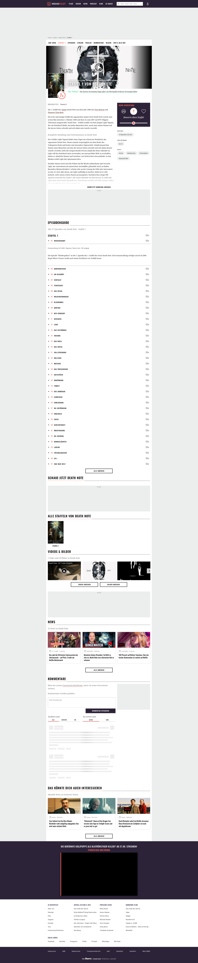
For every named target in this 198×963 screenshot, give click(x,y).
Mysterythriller (123, 158)
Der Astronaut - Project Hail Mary (85, 923)
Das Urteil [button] (58, 347)
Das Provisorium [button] (61, 369)
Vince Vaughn (104, 923)
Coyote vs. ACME (131, 923)
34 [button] (52, 447)
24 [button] (52, 391)
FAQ (49, 916)
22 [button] (52, 380)
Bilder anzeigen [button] (113, 584)
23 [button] (52, 386)
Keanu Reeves (105, 912)
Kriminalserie (144, 153)
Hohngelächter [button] (60, 441)
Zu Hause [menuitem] (109, 3)
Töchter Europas (79, 919)
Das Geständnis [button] (60, 330)
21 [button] (52, 374)
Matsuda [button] (57, 363)
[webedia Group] (99, 959)
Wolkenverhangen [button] (61, 296)
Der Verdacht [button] (59, 313)
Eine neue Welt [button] (60, 464)
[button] (49, 241)
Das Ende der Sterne (81, 909)
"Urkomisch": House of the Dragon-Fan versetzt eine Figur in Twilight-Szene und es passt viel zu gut (98, 823)
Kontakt (50, 923)
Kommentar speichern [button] (100, 711)
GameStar (119, 951)
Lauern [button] (57, 447)
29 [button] (52, 419)
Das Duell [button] (58, 341)
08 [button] (52, 302)
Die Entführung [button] (60, 408)
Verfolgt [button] (57, 280)
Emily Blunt (104, 927)
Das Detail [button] (58, 291)
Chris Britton (99, 110)
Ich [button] (75, 720)
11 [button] (51, 319)
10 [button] (52, 313)
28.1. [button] (56, 458)
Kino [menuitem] (101, 3)
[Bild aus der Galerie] (99, 571)
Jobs (108, 951)
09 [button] (52, 308)
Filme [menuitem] (71, 3)
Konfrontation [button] (60, 269)
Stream (80, 43)
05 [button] (52, 285)
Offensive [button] (58, 319)
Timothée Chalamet (106, 930)
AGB (63, 951)
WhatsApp (105, 941)
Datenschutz (76, 951)
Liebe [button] (56, 324)
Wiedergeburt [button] (59, 241)
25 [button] (52, 397)
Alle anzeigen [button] (99, 471)
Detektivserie (131, 153)
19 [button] (52, 363)
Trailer (88, 43)
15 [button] (52, 341)
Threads (94, 941)
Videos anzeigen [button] (84, 584)
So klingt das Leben (80, 916)
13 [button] (52, 330)
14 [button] (52, 335)
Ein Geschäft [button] (59, 274)
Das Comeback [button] (59, 391)
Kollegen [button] (57, 358)
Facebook (51, 941)
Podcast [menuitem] (93, 3)
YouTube (62, 941)
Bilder (108, 43)
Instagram (73, 941)
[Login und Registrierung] (147, 3)
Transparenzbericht (93, 951)
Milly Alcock (104, 909)
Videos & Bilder (59, 551)
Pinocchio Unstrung (99, 850)
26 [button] (52, 402)
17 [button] (51, 352)
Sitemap (51, 912)
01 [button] (52, 241)
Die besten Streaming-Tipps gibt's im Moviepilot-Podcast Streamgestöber (108, 91)
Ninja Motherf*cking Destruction (85, 912)
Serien (55, 38)
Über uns (51, 909)
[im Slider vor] (149, 570)
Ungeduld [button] (58, 414)
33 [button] (52, 441)
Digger (128, 916)
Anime (121, 153)
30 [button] (52, 425)
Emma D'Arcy (104, 916)
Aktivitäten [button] (58, 375)
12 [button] (52, 324)
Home (50, 38)
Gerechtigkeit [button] (59, 425)
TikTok (84, 941)
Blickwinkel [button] (59, 302)
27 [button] (52, 408)
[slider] (133, 123)
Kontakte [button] (64, 720)
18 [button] (52, 358)
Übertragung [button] (59, 430)
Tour (49, 927)
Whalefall (129, 930)
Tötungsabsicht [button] (60, 453)
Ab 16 (120, 144)
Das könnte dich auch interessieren (75, 788)
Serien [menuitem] (78, 3)
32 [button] (52, 436)
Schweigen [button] (58, 397)
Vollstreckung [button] (60, 352)
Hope (127, 912)
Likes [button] (107, 720)
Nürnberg (77, 930)
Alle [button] (53, 720)
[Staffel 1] (56, 532)
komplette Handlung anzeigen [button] (99, 187)
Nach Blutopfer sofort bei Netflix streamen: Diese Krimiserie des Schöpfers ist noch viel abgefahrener (134, 823)
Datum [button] (91, 720)
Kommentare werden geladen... (62, 693)
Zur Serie (52, 43)
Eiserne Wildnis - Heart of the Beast (138, 927)
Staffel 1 (62, 43)
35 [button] (52, 453)
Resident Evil (130, 919)
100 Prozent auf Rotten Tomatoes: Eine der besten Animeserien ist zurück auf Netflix (134, 656)
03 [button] (52, 274)
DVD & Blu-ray (120, 43)
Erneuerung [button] (59, 402)
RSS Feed (117, 941)
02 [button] (52, 269)
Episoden (71, 43)
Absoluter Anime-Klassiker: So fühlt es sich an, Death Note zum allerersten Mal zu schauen (99, 657)
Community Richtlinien (56, 930)
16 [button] (52, 347)
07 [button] (52, 296)
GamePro (133, 951)
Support (50, 919)
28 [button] (52, 414)
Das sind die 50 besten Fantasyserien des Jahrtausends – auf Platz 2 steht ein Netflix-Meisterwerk (63, 657)
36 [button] (52, 458)
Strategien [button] (58, 285)
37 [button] (52, 464)
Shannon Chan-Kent (55, 112)
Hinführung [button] (58, 380)
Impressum (52, 951)
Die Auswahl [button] (59, 436)
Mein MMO (146, 951)
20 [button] (52, 369)
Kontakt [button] (57, 308)
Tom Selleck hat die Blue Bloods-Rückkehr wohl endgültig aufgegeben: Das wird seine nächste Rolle (64, 823)
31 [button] (52, 430)
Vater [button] (56, 419)
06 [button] (52, 291)
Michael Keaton (105, 919)
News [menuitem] (85, 3)
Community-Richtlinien (73, 685)
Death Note (62, 38)
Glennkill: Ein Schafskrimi (82, 927)
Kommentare (99, 43)
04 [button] (52, 280)
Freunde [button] (57, 336)
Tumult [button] (57, 386)
